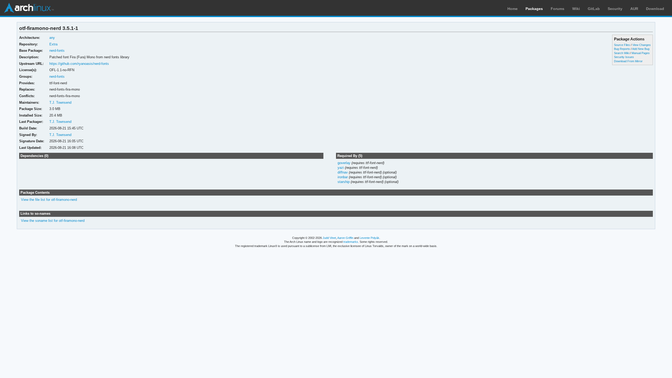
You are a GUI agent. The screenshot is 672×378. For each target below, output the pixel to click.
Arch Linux (29, 8)
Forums (557, 9)
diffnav (343, 172)
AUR (634, 9)
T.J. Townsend (60, 102)
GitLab (594, 9)
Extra (53, 44)
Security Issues (624, 57)
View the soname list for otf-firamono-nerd (53, 221)
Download (655, 9)
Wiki (576, 9)
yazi (341, 168)
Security (615, 9)
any (52, 38)
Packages (534, 9)
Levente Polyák (369, 237)
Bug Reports (622, 48)
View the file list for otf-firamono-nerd (49, 200)
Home (512, 9)
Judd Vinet (329, 237)
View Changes (641, 44)
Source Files (622, 44)
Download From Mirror (628, 61)
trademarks (350, 241)
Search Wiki (621, 53)
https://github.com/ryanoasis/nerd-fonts (79, 64)
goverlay (344, 163)
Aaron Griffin (345, 237)
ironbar (343, 177)
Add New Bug (640, 48)
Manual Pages (641, 53)
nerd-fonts (57, 50)
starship (344, 182)
